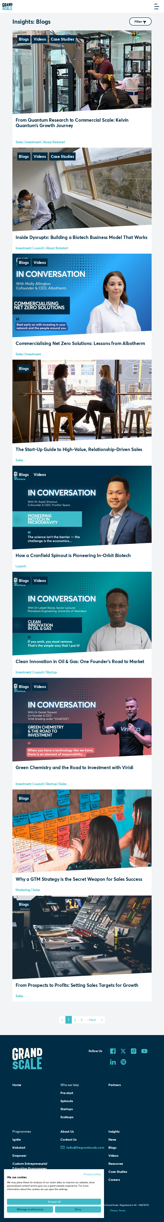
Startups (66, 1109)
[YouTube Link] (144, 1051)
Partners (114, 1085)
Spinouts (66, 1101)
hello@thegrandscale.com (85, 1147)
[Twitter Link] (123, 1051)
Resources (115, 1163)
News (112, 1139)
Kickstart (18, 1147)
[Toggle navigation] (157, 6)
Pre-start (66, 1093)
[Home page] (7, 6)
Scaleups (66, 1117)
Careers (114, 1179)
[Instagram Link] (133, 1051)
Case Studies (117, 1171)
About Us (67, 1131)
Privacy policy (92, 1174)
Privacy (114, 1210)
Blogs (112, 1147)
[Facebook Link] (113, 1051)
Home (16, 1085)
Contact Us (68, 1139)
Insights (113, 1131)
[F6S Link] (123, 1062)
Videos (113, 1155)
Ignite (16, 1139)
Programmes (21, 1131)
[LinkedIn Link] (113, 1062)
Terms (122, 1210)
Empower (19, 1155)
